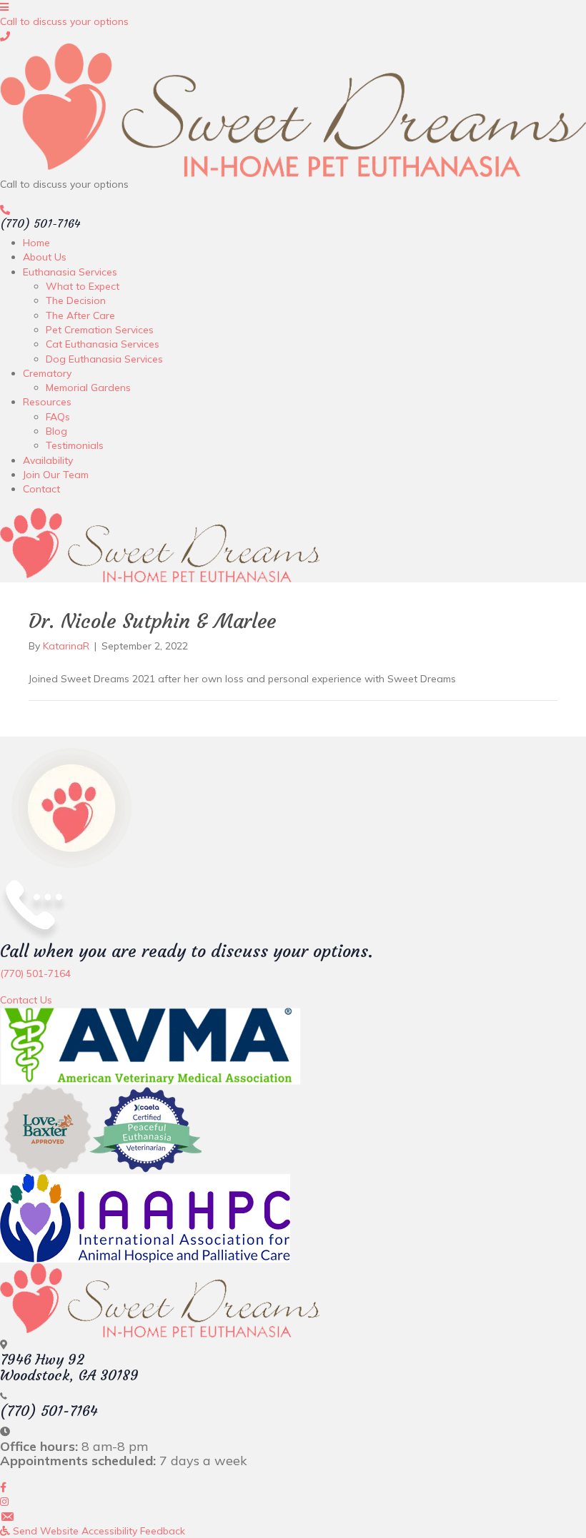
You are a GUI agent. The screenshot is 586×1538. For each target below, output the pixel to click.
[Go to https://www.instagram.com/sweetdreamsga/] (293, 1501)
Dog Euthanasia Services (104, 359)
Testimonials (75, 445)
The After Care (80, 315)
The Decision (76, 300)
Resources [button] (47, 401)
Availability (48, 460)
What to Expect (82, 286)
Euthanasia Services (70, 271)
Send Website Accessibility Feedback (97, 1530)
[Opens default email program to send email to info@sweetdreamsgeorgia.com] (293, 1516)
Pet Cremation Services (100, 329)
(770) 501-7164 (40, 223)
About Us (44, 257)
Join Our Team (56, 474)
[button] (64, 21)
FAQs (58, 416)
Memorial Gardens (88, 387)
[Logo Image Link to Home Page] (293, 109)
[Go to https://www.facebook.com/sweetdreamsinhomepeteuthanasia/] (293, 1487)
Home (36, 242)
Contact (41, 488)
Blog (56, 431)
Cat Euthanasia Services (102, 344)
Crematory (47, 373)
